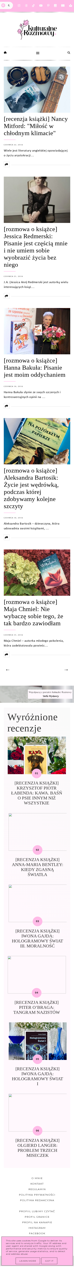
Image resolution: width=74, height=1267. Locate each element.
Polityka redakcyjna (37, 1200)
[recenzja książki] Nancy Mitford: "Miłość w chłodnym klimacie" (36, 126)
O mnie (37, 1178)
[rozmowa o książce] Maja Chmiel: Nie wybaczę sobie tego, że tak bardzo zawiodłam (33, 612)
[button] (37, 53)
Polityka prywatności (37, 1194)
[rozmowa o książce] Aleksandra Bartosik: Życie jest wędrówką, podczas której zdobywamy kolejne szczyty (31, 488)
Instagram (37, 1227)
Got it (49, 1261)
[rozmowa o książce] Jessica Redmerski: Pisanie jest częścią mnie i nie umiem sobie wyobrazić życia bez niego (36, 247)
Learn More (27, 1261)
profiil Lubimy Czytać (37, 1211)
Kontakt (37, 1183)
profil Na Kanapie (37, 1222)
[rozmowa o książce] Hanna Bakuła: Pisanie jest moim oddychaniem (34, 367)
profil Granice (37, 1216)
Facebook (37, 1233)
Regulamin (37, 1189)
